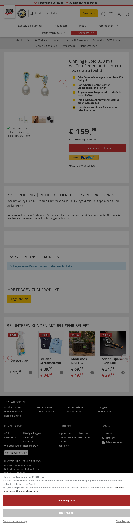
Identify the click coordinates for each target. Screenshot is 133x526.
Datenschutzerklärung (15, 521)
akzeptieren (32, 491)
